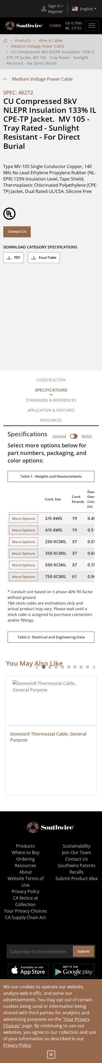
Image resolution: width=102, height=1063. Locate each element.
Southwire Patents (76, 865)
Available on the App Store (28, 970)
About (25, 872)
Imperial (59, 436)
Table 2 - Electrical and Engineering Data (51, 637)
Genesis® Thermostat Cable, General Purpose (48, 737)
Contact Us (17, 231)
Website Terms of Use (26, 881)
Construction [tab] (51, 379)
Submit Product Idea (76, 878)
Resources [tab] (51, 420)
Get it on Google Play (74, 970)
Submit (83, 951)
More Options (23, 518)
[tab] (43, 667)
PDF (16, 257)
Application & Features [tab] (51, 410)
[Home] (5, 40)
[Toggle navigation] (92, 26)
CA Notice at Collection (25, 901)
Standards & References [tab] (51, 400)
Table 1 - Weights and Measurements (51, 476)
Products (23, 40)
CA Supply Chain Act (25, 917)
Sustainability (76, 846)
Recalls (76, 872)
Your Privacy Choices (25, 911)
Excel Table (47, 257)
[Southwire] (24, 26)
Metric (87, 436)
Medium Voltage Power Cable (37, 46)
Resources (25, 865)
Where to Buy (25, 852)
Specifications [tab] (51, 390)
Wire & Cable (51, 40)
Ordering (25, 859)
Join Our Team (76, 852)
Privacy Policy (17, 1045)
